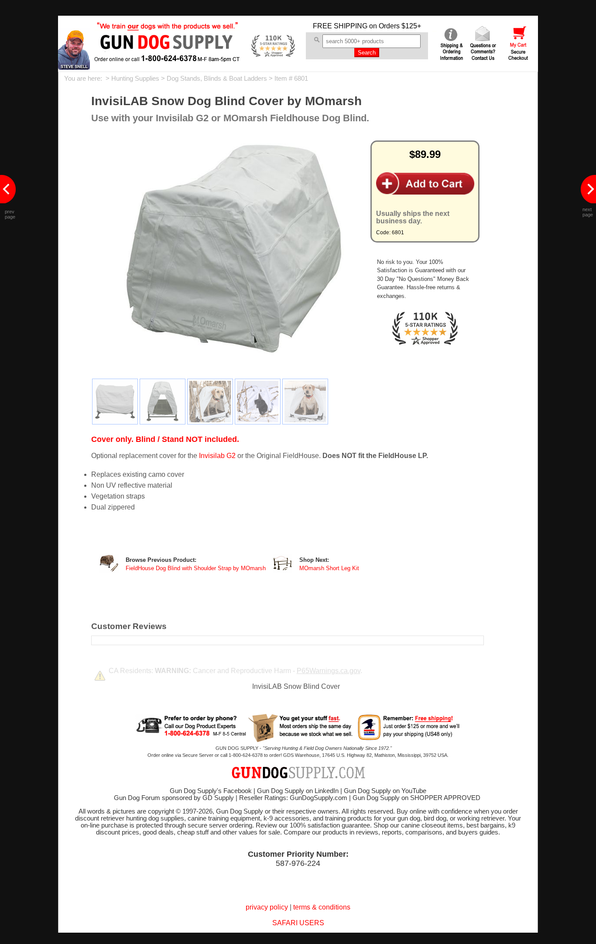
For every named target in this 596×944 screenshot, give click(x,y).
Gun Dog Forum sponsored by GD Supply (174, 797)
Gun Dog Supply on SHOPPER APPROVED (416, 797)
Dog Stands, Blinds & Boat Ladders (217, 78)
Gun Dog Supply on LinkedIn (298, 790)
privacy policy (267, 907)
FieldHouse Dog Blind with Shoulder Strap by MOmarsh (196, 568)
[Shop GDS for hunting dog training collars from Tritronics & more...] (167, 56)
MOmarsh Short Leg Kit (329, 568)
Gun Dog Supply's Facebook (211, 790)
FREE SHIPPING (340, 26)
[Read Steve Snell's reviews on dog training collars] (74, 67)
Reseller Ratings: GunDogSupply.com (293, 797)
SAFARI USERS (298, 923)
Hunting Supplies (135, 78)
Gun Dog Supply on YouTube (385, 790)
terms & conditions (321, 907)
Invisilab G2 (217, 455)
